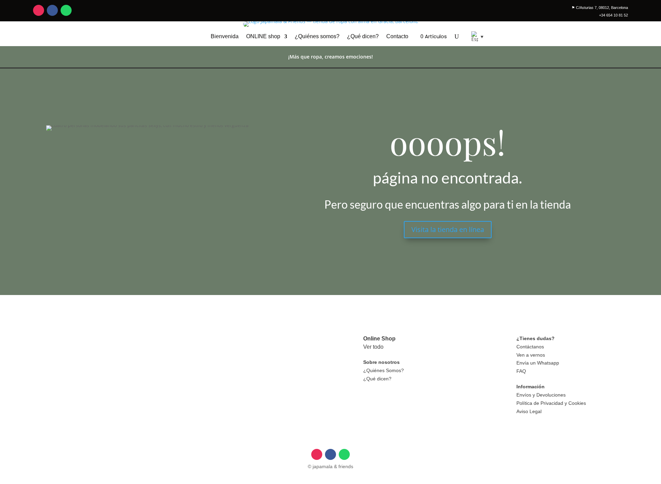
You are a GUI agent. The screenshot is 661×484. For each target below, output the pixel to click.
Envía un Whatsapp (537, 363)
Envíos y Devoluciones (541, 395)
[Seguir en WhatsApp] (66, 10)
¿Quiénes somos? (317, 36)
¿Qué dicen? (363, 36)
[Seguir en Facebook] (52, 10)
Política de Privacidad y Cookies (551, 403)
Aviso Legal (529, 411)
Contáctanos (530, 346)
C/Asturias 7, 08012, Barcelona (599, 8)
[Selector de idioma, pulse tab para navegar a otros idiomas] (475, 36)
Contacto (397, 36)
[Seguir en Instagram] (38, 10)
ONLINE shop (263, 36)
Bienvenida (225, 36)
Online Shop (379, 338)
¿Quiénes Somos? (383, 370)
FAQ (521, 371)
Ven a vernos (530, 355)
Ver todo (373, 347)
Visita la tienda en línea (447, 229)
